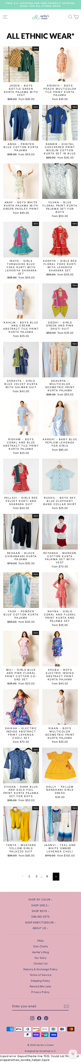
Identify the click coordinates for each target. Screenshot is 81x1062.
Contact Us (41, 963)
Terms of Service (40, 974)
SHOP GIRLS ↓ (40, 905)
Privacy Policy (40, 992)
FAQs (40, 940)
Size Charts (40, 946)
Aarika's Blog (40, 952)
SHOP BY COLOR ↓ (40, 899)
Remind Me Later (40, 986)
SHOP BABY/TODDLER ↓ (40, 922)
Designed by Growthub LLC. (40, 1051)
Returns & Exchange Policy (40, 969)
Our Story (40, 957)
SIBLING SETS (40, 916)
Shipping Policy (40, 980)
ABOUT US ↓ (41, 928)
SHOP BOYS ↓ (40, 911)
